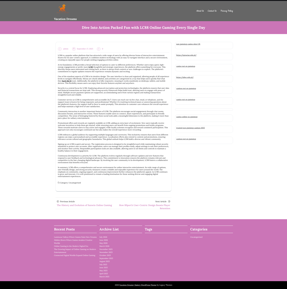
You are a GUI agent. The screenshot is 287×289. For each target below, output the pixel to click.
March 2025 (104, 277)
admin (65, 49)
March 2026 (104, 246)
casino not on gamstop (185, 66)
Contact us (212, 10)
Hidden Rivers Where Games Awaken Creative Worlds (73, 241)
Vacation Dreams (65, 19)
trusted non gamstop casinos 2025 (190, 128)
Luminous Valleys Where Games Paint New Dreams (75, 237)
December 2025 (106, 249)
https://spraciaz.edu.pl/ (186, 55)
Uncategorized (75, 183)
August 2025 (104, 261)
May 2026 (103, 243)
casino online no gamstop (187, 117)
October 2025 (105, 255)
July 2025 (103, 264)
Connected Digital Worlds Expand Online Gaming (74, 255)
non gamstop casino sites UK (188, 44)
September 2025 (106, 258)
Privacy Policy (227, 10)
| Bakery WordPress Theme (145, 285)
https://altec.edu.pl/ (185, 77)
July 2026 (103, 237)
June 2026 (103, 240)
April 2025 (103, 274)
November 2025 (106, 252)
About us (200, 10)
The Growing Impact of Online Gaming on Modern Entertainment (75, 250)
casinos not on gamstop (186, 88)
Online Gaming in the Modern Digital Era (71, 246)
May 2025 (103, 271)
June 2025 (103, 267)
